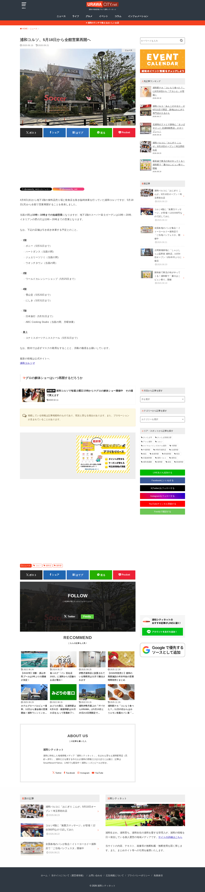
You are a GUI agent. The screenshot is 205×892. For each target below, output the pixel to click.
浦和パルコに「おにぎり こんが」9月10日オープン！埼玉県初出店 (168, 146)
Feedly (87, 616)
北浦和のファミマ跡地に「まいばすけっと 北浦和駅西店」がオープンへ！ (169, 128)
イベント (103, 16)
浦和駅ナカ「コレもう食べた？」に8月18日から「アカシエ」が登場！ (169, 91)
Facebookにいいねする (163, 480)
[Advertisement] (78, 160)
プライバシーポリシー (138, 875)
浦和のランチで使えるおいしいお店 (103, 23)
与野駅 (174, 446)
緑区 (169, 462)
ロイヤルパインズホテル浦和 (154, 446)
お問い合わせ (95, 875)
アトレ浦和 (147, 442)
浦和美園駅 (147, 462)
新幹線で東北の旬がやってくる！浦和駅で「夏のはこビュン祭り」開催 (169, 164)
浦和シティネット (106, 885)
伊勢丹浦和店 (160, 450)
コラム (118, 16)
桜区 (178, 454)
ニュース (61, 16)
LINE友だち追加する (162, 472)
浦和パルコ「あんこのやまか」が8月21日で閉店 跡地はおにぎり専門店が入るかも (169, 110)
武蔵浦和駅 (147, 458)
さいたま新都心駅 (164, 437)
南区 (145, 454)
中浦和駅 (146, 450)
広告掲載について (115, 875)
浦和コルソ (26, 363)
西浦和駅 (179, 462)
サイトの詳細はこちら (170, 837)
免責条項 (158, 875)
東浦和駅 (167, 454)
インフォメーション (138, 16)
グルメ (89, 16)
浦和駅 (59, 566)
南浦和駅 (155, 454)
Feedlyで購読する (162, 511)
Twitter (71, 616)
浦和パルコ (161, 458)
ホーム (44, 875)
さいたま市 (147, 437)
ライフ (75, 16)
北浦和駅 (174, 450)
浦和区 (48, 566)
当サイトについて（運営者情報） (68, 875)
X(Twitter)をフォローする (163, 488)
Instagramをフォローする (162, 496)
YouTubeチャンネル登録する (162, 504)
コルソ (38, 566)
